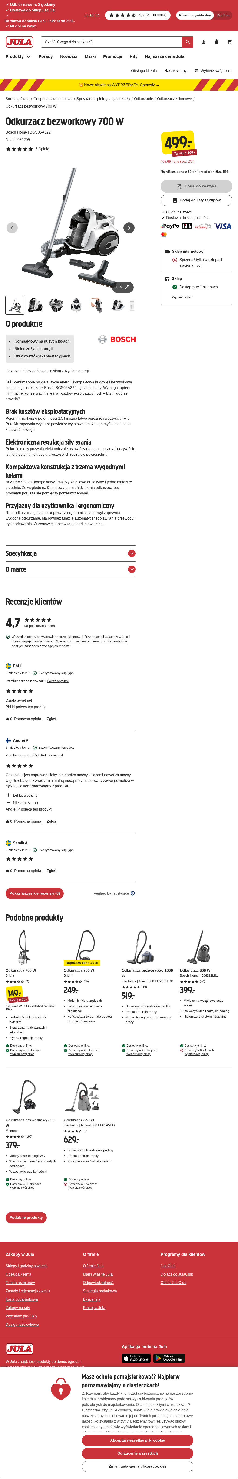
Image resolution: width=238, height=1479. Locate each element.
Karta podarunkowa (22, 1299)
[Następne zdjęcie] (129, 227)
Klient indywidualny (195, 15)
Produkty (15, 56)
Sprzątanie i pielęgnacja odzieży (103, 99)
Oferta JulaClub (173, 1283)
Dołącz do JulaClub (177, 1274)
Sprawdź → (149, 85)
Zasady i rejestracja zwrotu (28, 1291)
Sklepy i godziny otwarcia (27, 1266)
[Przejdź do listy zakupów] (216, 42)
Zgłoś (51, 719)
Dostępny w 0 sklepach (199, 1052)
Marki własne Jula (98, 1274)
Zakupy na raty (18, 1308)
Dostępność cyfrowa (22, 1324)
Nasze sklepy (175, 71)
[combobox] (117, 42)
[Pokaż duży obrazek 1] (71, 228)
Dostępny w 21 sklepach (25, 1052)
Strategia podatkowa (100, 1291)
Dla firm (223, 15)
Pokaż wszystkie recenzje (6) (35, 893)
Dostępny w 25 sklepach (83, 1052)
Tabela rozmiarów (20, 1283)
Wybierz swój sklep (216, 71)
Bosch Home (16, 132)
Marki (90, 56)
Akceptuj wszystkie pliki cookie (137, 1440)
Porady (46, 56)
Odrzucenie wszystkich (137, 1453)
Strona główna (18, 99)
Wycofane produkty (21, 1316)
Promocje (112, 56)
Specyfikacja (21, 553)
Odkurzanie (143, 99)
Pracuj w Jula (94, 1308)
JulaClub (92, 15)
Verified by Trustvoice (111, 893)
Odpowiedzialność (98, 1283)
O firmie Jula (93, 1266)
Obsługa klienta (144, 71)
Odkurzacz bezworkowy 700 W (31, 106)
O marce (16, 569)
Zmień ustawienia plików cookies (138, 1466)
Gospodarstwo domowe (53, 99)
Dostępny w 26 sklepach (141, 1052)
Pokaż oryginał (58, 681)
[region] (119, 1423)
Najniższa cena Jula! (165, 56)
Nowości (68, 56)
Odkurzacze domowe (174, 99)
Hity (134, 56)
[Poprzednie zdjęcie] (12, 227)
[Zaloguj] (203, 42)
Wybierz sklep (182, 297)
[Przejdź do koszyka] (229, 42)
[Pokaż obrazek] (15, 305)
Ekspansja (91, 1299)
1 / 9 (119, 287)
